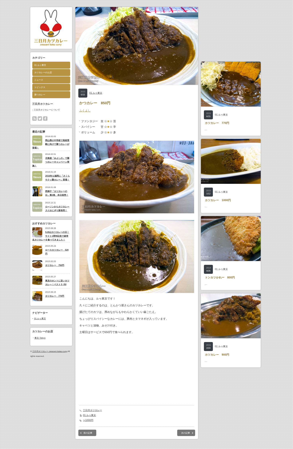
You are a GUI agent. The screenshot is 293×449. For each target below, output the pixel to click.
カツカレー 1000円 (218, 200)
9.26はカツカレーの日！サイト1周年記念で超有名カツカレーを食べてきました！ (50, 236)
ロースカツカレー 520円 (57, 252)
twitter (40, 118)
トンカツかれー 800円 (220, 277)
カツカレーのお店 (43, 72)
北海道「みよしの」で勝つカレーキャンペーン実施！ (50, 162)
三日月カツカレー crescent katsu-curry (49, 351)
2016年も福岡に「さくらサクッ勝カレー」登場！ (57, 178)
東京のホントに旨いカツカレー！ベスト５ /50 (57, 282)
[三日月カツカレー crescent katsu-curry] (51, 47)
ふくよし (84, 110)
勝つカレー (39, 94)
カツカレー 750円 (54, 265)
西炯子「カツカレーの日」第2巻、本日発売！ (56, 193)
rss (34, 118)
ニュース (38, 80)
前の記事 (88, 433)
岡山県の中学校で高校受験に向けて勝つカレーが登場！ (50, 144)
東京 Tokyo (39, 338)
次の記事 (185, 433)
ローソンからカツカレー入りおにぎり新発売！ (57, 208)
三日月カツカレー (92, 410)
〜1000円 (88, 420)
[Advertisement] (136, 372)
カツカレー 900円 (217, 354)
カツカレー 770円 (54, 296)
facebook (45, 118)
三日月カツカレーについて (47, 110)
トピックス (39, 87)
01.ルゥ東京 (40, 65)
